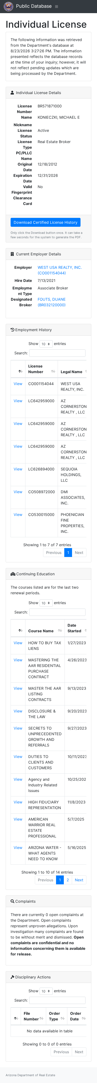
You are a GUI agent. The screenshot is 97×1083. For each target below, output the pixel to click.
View (18, 383)
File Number (31, 1016)
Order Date (75, 1016)
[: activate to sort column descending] (18, 369)
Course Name (41, 631)
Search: (21, 353)
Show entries (47, 343)
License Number (35, 369)
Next (79, 880)
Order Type (54, 1016)
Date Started (74, 628)
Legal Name (71, 371)
